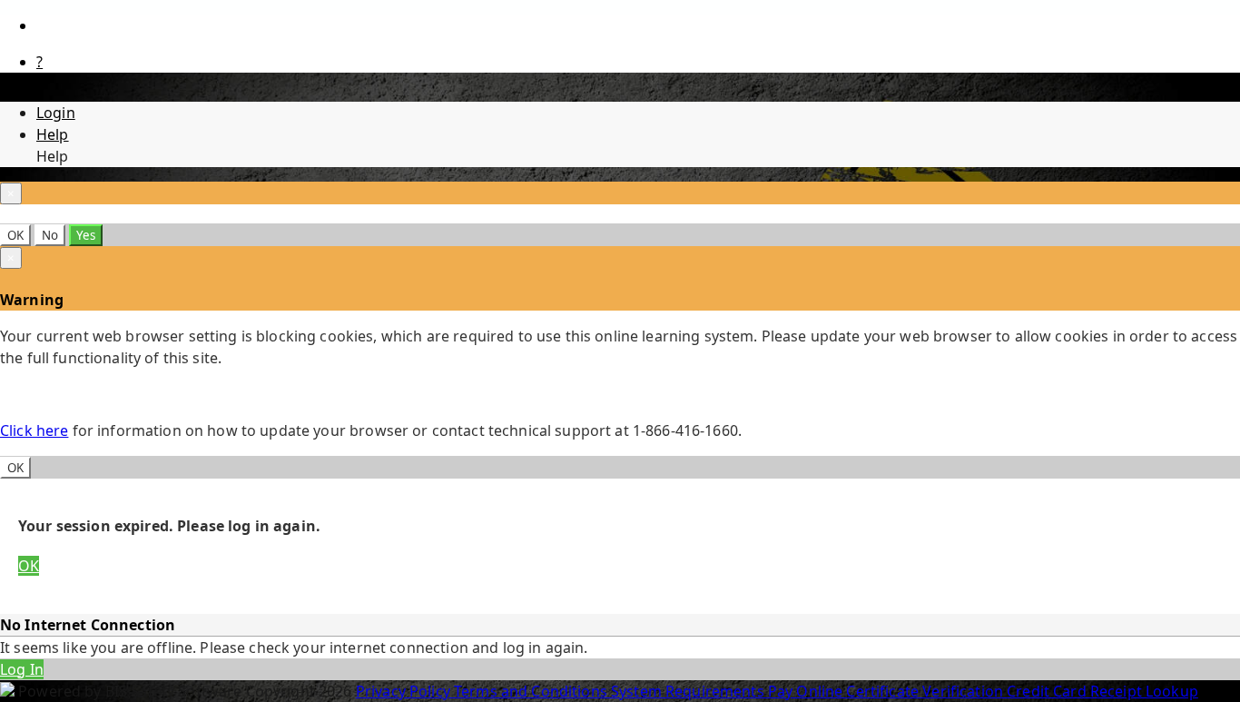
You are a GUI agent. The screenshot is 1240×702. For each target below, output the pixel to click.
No (50, 235)
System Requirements (689, 691)
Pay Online (807, 691)
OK (15, 235)
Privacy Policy (405, 691)
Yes (85, 235)
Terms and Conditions (532, 691)
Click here (34, 430)
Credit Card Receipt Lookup (1102, 691)
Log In (22, 669)
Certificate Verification (926, 691)
